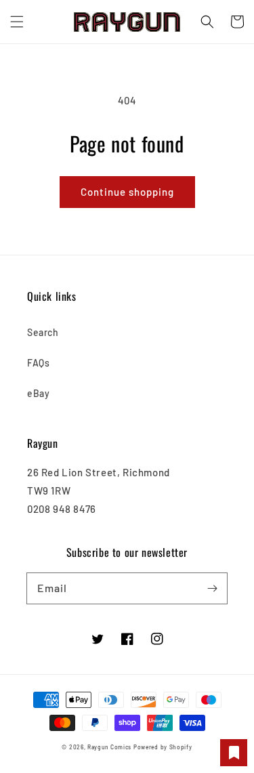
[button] (17, 22)
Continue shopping (127, 192)
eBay (38, 393)
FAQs (38, 363)
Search (43, 332)
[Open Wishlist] (233, 752)
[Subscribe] (212, 588)
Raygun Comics (109, 747)
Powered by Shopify (162, 747)
